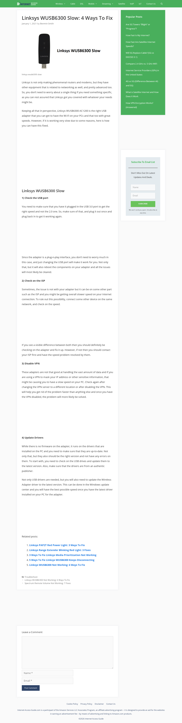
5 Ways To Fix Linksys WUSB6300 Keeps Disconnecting (61, 560)
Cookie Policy (72, 704)
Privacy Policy (86, 704)
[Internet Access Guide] (28, 3)
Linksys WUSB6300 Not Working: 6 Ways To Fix (57, 565)
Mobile (91, 3)
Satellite (121, 3)
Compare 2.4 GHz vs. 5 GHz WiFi (141, 63)
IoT (140, 3)
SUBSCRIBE (143, 204)
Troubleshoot (31, 576)
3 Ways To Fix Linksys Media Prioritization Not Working (62, 555)
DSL (81, 3)
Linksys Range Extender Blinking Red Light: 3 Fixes (60, 550)
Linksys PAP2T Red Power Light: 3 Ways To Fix (57, 545)
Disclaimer (99, 704)
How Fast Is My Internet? (138, 35)
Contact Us (151, 3)
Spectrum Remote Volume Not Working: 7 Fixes (48, 583)
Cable (72, 3)
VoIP (132, 3)
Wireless (59, 3)
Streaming (106, 3)
